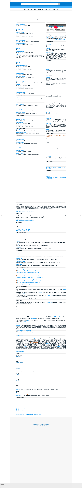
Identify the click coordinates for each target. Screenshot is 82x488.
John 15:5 (41, 310)
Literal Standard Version (20, 104)
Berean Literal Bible (19, 35)
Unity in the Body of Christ (20, 261)
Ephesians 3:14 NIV (19, 402)
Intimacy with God (19, 255)
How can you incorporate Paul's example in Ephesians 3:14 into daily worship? (30, 277)
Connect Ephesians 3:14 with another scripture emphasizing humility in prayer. (30, 275)
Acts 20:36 (48, 62)
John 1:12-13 (48, 123)
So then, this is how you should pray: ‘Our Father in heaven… (25, 229)
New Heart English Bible (20, 87)
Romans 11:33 (50, 295)
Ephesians (14, 14)
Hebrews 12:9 (48, 118)
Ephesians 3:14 (18, 325)
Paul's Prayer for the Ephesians (51, 34)
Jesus (60, 167)
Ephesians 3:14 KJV (19, 407)
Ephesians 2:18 (48, 44)
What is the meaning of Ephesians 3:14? (23, 269)
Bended (47, 167)
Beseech (50, 167)
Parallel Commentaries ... (20, 351)
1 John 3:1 (48, 112)
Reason (50, 164)
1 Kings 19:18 (48, 149)
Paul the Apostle (20, 233)
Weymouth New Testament (20, 92)
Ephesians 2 (36, 338)
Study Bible (19, 202)
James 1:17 (29, 320)
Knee (62, 167)
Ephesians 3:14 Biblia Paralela (21, 409)
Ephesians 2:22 (48, 48)
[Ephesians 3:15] (81, 219)
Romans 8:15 (48, 85)
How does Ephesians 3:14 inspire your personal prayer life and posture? (29, 270)
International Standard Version (21, 81)
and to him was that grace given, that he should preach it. (56, 174)
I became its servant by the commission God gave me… (25, 211)
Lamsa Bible (18, 129)
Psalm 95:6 (50, 302)
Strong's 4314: (18, 383)
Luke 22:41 (48, 65)
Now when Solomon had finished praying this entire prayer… (25, 220)
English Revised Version (20, 73)
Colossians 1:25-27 (49, 52)
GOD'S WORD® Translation (20, 76)
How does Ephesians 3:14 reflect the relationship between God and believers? (30, 280)
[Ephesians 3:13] (1, 219)
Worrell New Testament (20, 150)
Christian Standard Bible (20, 62)
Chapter (64, 202)
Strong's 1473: (18, 371)
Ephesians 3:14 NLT (19, 403)
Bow (53, 167)
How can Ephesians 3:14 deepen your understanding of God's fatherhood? (29, 274)
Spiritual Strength (19, 264)
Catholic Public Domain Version (21, 119)
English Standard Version (20, 29)
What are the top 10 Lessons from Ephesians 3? (26, 284)
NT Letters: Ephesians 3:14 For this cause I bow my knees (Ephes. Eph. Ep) (28, 414)
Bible (12, 14)
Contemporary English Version (21, 70)
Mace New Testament (20, 145)
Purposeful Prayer (19, 258)
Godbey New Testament (20, 139)
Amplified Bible (18, 54)
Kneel (65, 167)
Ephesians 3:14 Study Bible (20, 408)
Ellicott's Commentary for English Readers (24, 330)
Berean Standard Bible (20, 32)
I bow (47, 37)
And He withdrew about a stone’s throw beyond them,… (24, 219)
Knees (47, 164)
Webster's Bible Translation (20, 89)
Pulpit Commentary (20, 335)
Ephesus (18, 241)
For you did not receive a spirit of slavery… (23, 230)
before (53, 37)
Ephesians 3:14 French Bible (21, 411)
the (55, 37)
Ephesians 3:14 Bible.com (20, 401)
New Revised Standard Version (21, 125)
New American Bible (19, 122)
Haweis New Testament (20, 142)
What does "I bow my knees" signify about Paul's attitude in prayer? (28, 272)
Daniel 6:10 (43, 305)
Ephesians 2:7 (39, 292)
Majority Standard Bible (20, 97)
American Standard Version (20, 68)
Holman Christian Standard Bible (21, 65)
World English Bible (19, 99)
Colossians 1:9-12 (49, 97)
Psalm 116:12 (40, 298)
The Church (19, 247)
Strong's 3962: (18, 395)
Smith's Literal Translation (20, 112)
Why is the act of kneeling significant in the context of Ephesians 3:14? (28, 282)
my (49, 37)
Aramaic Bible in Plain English (21, 132)
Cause (55, 167)
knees (51, 37)
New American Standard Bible (21, 43)
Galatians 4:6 (48, 129)
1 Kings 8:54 (48, 69)
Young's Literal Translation (20, 109)
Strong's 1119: (18, 377)
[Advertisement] (41, 195)
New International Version (20, 24)
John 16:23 (48, 77)
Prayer (18, 244)
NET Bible (18, 84)
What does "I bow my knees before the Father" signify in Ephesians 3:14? (29, 279)
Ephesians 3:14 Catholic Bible (21, 412)
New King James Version (20, 40)
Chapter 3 (18, 14)
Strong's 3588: (18, 389)
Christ (58, 167)
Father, (57, 37)
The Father (19, 238)
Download (64, 39)
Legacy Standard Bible (20, 51)
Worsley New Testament (20, 153)
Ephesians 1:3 (48, 156)
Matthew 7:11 (25, 321)
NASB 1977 (18, 48)
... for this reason (63, 36)
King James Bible (19, 37)
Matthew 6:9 (48, 82)
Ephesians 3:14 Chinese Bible (21, 410)
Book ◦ (61, 202)
